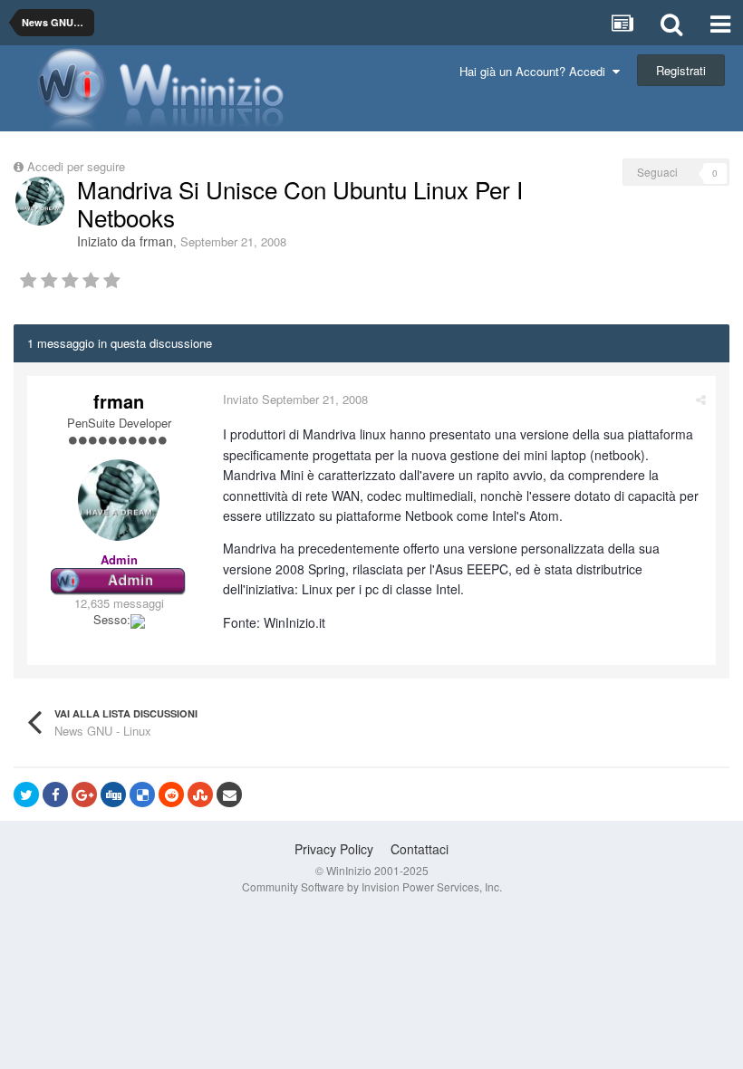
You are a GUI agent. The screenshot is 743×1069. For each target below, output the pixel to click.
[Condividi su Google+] (84, 794)
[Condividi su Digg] (113, 794)
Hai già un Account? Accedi (536, 71)
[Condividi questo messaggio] (701, 399)
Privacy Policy (333, 849)
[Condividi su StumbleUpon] (200, 794)
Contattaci (420, 849)
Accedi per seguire (78, 166)
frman (156, 241)
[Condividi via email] (229, 794)
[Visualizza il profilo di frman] (39, 201)
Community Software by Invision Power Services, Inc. (372, 886)
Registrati (681, 70)
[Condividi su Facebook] (55, 794)
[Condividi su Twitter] (26, 794)
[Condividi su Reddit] (171, 794)
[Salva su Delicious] (142, 794)
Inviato (295, 399)
